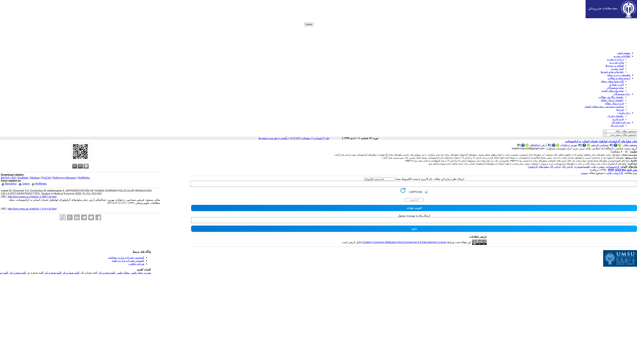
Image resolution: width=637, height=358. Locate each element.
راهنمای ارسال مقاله (612, 100)
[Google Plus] (70, 217)
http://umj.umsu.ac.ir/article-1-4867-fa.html (32, 196)
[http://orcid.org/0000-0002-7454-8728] (527, 146)
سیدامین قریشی (599, 145)
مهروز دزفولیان (568, 145)
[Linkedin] (77, 217)
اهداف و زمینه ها (614, 65)
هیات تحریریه (616, 62)
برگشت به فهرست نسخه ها (274, 138)
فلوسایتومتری (582, 166)
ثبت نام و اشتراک (621, 122)
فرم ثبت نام (617, 125)
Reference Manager (64, 177)
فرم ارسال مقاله (614, 103)
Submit (308, 24)
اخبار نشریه (617, 68)
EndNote (23, 177)
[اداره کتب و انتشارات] (611, 17)
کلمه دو (4, 272)
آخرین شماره (616, 84)
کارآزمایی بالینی (614, 173)
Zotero (26, 183)
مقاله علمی (123, 272)
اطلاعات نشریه (622, 56)
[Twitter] (91, 217)
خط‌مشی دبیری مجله (618, 75)
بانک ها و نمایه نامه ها (612, 71)
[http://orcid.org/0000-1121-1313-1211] (588, 146)
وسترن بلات (597, 166)
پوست (584, 173)
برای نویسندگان (621, 93)
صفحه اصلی (623, 53)
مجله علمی (137, 272)
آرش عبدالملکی (538, 145)
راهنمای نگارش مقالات (611, 97)
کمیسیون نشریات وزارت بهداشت (126, 257)
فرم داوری (618, 119)
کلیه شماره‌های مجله (612, 81)
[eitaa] (63, 217)
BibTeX (5, 177)
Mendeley (11, 183)
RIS (13, 177)
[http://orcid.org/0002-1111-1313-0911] (557, 146)
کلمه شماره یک (107, 272)
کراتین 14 (555, 166)
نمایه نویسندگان (615, 87)
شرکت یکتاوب (136, 263)
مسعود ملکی (630, 145)
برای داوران (624, 112)
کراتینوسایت (612, 166)
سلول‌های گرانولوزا (538, 166)
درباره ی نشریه (615, 59)
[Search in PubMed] (611, 146)
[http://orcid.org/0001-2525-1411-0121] (619, 146)
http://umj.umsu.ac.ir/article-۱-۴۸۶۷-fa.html (32, 208)
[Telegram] (84, 217)
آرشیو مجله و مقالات (619, 78)
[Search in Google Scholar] (615, 146)
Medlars (35, 177)
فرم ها (620, 109)
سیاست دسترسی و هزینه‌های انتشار (604, 106)
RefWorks (84, 177)
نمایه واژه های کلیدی (612, 90)
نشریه (147, 272)
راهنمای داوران (615, 116)
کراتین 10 (567, 166)
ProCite (46, 177)
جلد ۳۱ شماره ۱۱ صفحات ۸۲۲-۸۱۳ (310, 138)
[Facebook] (98, 217)
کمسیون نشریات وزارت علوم (128, 260)
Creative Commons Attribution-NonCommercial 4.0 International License (404, 242)
